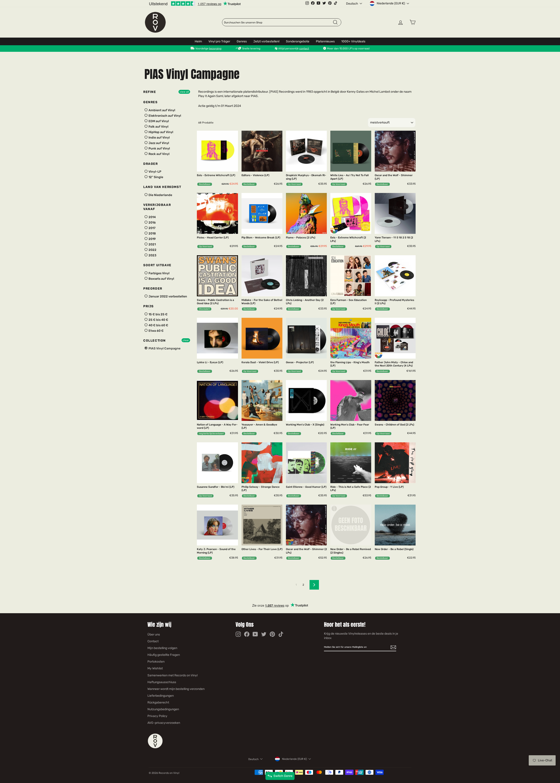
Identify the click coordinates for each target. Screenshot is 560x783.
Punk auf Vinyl (159, 148)
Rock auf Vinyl (159, 154)
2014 (152, 217)
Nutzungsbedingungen (163, 709)
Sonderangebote (297, 41)
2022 (152, 250)
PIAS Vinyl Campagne (164, 348)
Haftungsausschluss (161, 682)
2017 (152, 228)
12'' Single (155, 177)
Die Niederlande (160, 195)
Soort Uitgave (157, 265)
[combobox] (278, 22)
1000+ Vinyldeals (353, 41)
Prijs (148, 306)
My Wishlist (155, 668)
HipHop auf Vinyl (160, 132)
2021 (152, 244)
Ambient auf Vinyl (161, 110)
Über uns (153, 634)
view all (184, 91)
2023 (152, 255)
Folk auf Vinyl (158, 126)
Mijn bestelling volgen (162, 648)
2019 (152, 239)
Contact (153, 641)
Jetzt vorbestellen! (266, 41)
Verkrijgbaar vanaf (157, 207)
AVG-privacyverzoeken (163, 723)
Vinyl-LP (154, 172)
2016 (152, 222)
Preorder (152, 288)
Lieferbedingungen (160, 696)
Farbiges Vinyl (159, 273)
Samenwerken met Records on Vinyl (172, 675)
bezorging (215, 48)
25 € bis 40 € (158, 320)
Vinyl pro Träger (219, 41)
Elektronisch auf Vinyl (164, 116)
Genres (242, 41)
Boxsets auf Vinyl (161, 279)
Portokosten (155, 661)
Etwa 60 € (156, 331)
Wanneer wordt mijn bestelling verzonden (176, 689)
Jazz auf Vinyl (158, 143)
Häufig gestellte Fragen (163, 655)
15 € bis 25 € (158, 314)
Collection (154, 340)
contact (304, 48)
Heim (198, 41)
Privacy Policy (157, 716)
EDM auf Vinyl (158, 121)
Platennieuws (325, 41)
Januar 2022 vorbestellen (167, 296)
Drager (150, 164)
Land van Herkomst (162, 187)
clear (186, 340)
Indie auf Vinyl (159, 137)
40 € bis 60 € (158, 325)
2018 (152, 233)
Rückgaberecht (158, 702)
